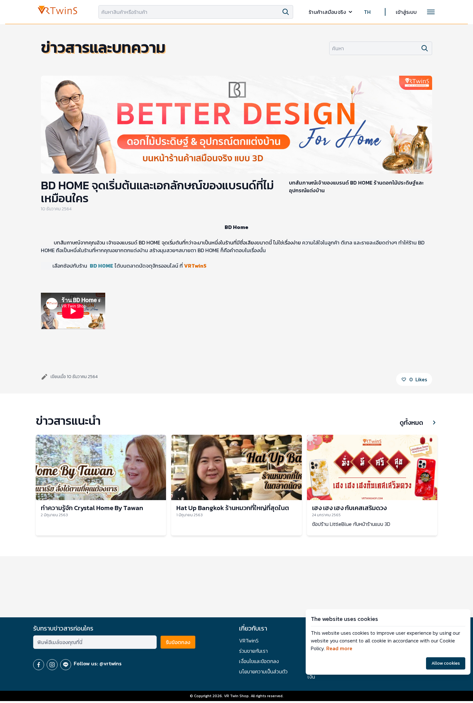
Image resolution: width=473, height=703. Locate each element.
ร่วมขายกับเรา (253, 651)
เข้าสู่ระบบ (406, 12)
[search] (286, 12)
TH (367, 12)
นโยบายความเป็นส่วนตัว (263, 671)
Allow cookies (445, 663)
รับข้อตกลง (178, 642)
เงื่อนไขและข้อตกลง (259, 661)
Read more (339, 648)
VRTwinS (249, 640)
